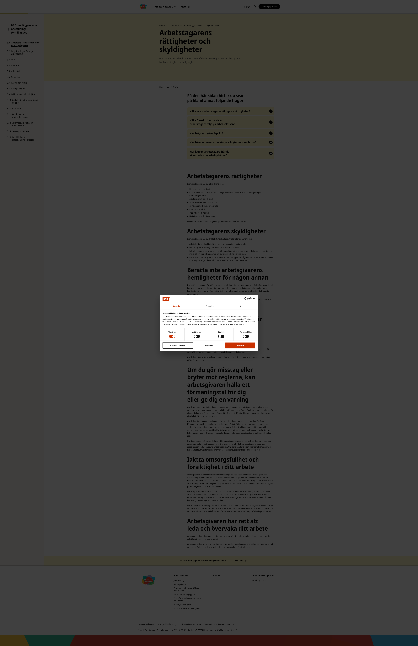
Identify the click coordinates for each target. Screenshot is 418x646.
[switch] (197, 336)
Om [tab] (241, 306)
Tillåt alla (240, 345)
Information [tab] (209, 306)
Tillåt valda (209, 345)
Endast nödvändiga (177, 345)
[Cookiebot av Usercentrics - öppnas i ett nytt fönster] (246, 299)
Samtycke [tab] (176, 306)
